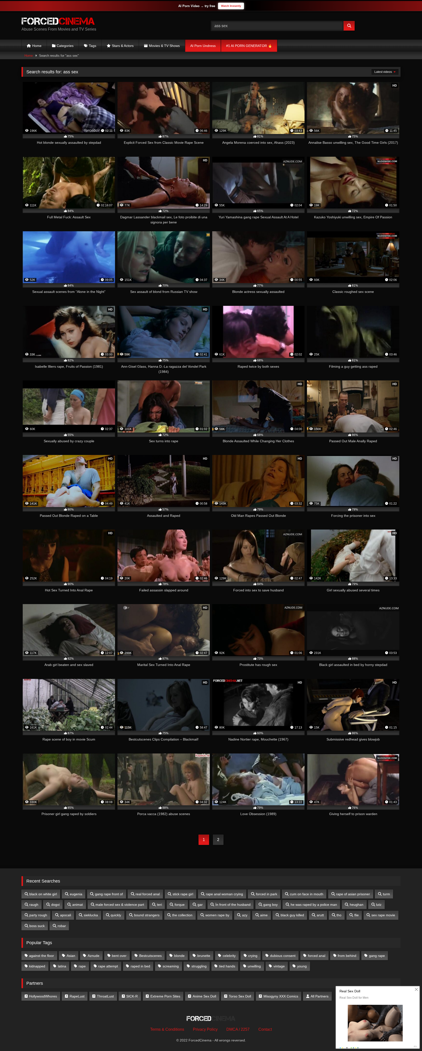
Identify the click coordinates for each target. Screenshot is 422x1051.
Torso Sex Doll (240, 996)
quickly (116, 915)
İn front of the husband (233, 905)
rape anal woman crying (224, 894)
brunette (203, 956)
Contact (265, 1029)
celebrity (229, 956)
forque (180, 905)
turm (386, 894)
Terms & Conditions (167, 1029)
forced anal (316, 956)
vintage (279, 966)
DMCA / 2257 (238, 1029)
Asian (71, 956)
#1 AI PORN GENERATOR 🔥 (249, 46)
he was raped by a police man (314, 905)
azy (244, 915)
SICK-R (132, 996)
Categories (65, 46)
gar (200, 905)
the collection (182, 915)
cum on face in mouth (306, 894)
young (302, 966)
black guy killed (292, 915)
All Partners (319, 996)
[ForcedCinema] (58, 22)
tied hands (227, 966)
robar (62, 926)
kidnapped (37, 966)
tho (339, 915)
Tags (92, 46)
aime (264, 915)
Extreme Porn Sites (165, 996)
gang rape (377, 956)
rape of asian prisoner (353, 894)
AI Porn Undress (203, 46)
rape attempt (108, 966)
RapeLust (77, 996)
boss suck (37, 926)
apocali (65, 915)
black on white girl (43, 894)
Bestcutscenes (150, 956)
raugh (33, 905)
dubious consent (282, 956)
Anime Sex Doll (204, 996)
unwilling (254, 966)
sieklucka (91, 915)
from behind (347, 956)
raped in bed (140, 966)
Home (37, 46)
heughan (356, 905)
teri (159, 905)
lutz (378, 905)
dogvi (55, 905)
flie (356, 915)
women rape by (217, 915)
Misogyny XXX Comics (281, 996)
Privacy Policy (205, 1029)
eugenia (76, 894)
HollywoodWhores (43, 996)
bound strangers (146, 915)
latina (62, 966)
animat (77, 905)
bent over (119, 956)
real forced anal (148, 894)
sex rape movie (383, 915)
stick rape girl (183, 894)
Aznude (93, 956)
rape (82, 966)
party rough (38, 915)
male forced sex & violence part (119, 905)
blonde (179, 956)
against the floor (41, 956)
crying (252, 956)
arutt (320, 915)
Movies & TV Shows (164, 46)
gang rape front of (109, 894)
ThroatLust (105, 996)
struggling (199, 966)
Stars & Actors (123, 46)
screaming (171, 966)
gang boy (270, 905)
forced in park (266, 894)
